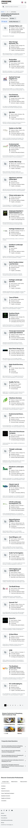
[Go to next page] (23, 705)
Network (4, 3)
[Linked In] (1, 810)
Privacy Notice (3, 815)
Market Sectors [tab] (14, 781)
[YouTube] (12, 810)
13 (20, 705)
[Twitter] (6, 810)
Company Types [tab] (5, 781)
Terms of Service (4, 817)
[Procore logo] (6, 1)
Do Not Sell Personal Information (7, 820)
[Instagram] (9, 810)
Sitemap (2, 822)
